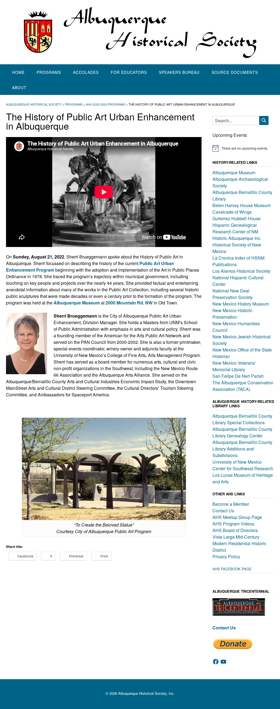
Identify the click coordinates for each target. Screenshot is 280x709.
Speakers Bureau (179, 72)
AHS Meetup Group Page (237, 517)
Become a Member (230, 504)
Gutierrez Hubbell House (236, 218)
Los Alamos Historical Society (241, 271)
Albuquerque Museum (233, 172)
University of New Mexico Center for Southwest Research (242, 465)
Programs (49, 72)
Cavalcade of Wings (232, 212)
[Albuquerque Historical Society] (140, 32)
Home (18, 72)
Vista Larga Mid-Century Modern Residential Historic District (239, 543)
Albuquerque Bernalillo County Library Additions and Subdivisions (242, 448)
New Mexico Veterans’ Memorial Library (234, 366)
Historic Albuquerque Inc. (236, 238)
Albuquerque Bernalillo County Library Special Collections (242, 419)
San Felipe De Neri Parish (238, 376)
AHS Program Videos (233, 524)
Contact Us (223, 510)
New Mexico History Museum (240, 304)
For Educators (129, 72)
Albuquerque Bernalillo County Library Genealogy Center (242, 432)
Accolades (86, 72)
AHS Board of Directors (235, 530)
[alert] (243, 148)
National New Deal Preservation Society (232, 293)
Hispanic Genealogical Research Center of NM (235, 228)
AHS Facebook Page (232, 568)
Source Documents (235, 72)
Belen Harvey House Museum (241, 205)
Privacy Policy (226, 556)
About (19, 87)
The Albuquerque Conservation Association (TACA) (242, 385)
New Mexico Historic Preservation (232, 313)
